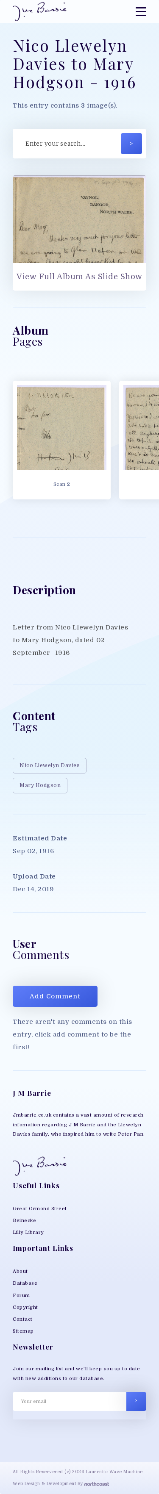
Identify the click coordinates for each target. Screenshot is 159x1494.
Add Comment (55, 996)
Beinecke (24, 1220)
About (20, 1271)
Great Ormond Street (40, 1208)
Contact (23, 1319)
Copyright (25, 1307)
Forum (21, 1295)
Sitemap (23, 1331)
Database (25, 1283)
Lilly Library (28, 1232)
